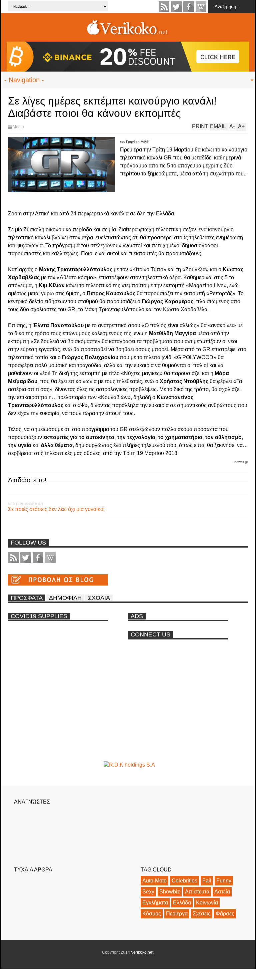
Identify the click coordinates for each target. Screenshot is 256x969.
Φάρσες (225, 913)
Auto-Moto (154, 880)
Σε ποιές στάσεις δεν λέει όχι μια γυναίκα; (56, 509)
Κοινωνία (207, 902)
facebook (188, 6)
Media (18, 126)
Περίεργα (177, 913)
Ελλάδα (182, 902)
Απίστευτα (197, 891)
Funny (223, 880)
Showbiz (169, 891)
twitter (176, 6)
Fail (206, 880)
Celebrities (184, 880)
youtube (201, 6)
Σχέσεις (202, 913)
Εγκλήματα (155, 902)
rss (164, 6)
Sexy (148, 891)
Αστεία (222, 891)
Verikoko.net (142, 952)
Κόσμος (151, 913)
